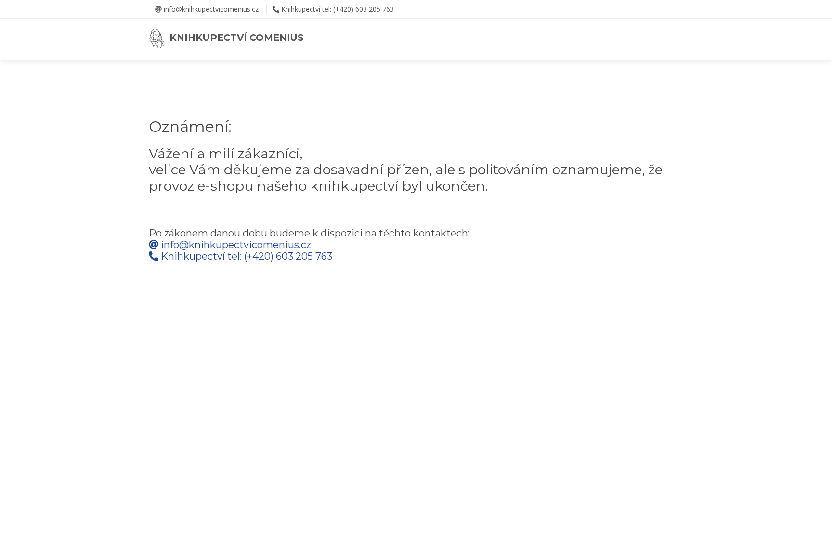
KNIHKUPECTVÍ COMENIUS (234, 37)
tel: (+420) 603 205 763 (337, 8)
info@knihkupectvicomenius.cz (210, 8)
